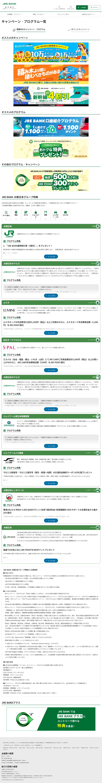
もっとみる (51, 257)
